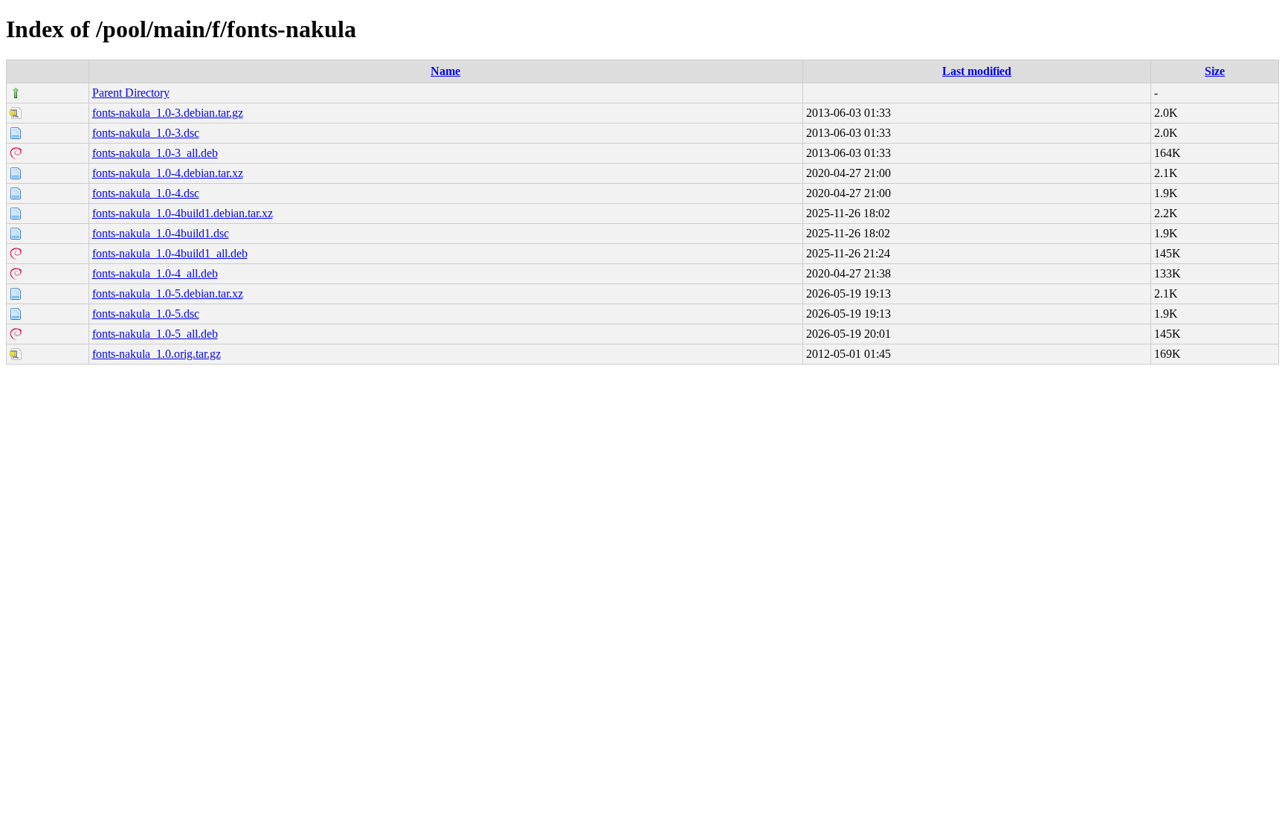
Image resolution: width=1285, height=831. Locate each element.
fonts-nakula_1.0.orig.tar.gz (156, 353)
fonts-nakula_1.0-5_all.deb (155, 333)
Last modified (976, 71)
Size (1215, 71)
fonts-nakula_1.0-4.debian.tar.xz (167, 173)
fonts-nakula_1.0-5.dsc (145, 313)
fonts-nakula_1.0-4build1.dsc (160, 233)
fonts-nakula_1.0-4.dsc (145, 193)
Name (445, 71)
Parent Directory (131, 92)
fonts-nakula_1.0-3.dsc (145, 132)
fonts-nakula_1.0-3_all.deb (155, 153)
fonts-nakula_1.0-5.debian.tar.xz (167, 293)
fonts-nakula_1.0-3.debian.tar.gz (167, 112)
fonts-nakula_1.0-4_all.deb (155, 273)
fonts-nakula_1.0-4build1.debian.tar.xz (182, 213)
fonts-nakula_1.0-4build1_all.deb (170, 253)
